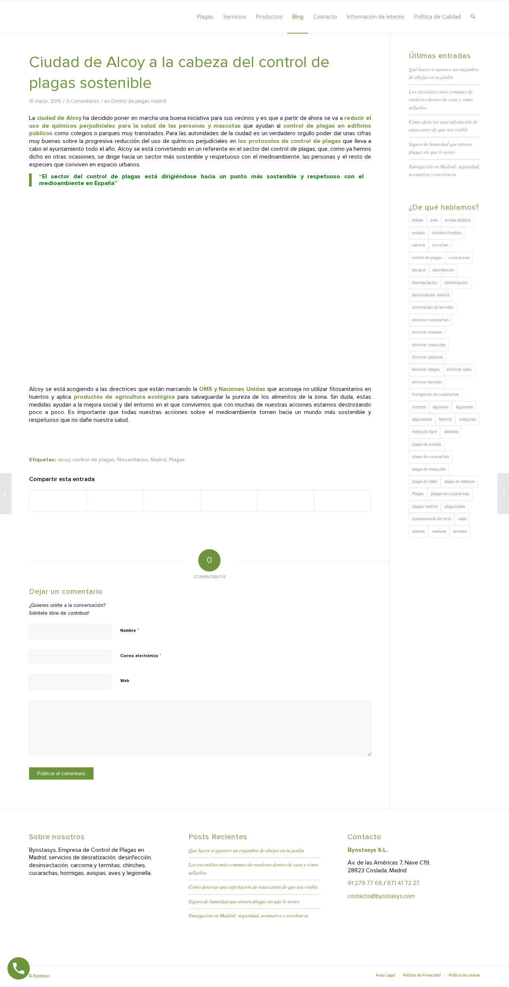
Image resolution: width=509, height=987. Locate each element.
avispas (418, 232)
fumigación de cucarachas (435, 394)
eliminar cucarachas (430, 320)
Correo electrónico (140, 656)
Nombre (129, 630)
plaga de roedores (459, 481)
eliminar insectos (427, 332)
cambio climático (446, 232)
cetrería (418, 245)
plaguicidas (455, 506)
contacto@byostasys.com (381, 896)
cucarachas (459, 257)
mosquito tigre (424, 431)
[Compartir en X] (115, 500)
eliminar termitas (427, 382)
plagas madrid (424, 506)
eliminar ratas (459, 369)
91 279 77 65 (365, 883)
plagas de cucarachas (450, 493)
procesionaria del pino (431, 518)
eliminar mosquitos (428, 345)
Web (124, 680)
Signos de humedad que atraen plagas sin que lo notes (244, 901)
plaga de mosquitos (429, 469)
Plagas (177, 459)
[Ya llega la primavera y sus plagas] (6, 493)
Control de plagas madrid (138, 101)
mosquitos (467, 419)
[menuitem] (205, 16)
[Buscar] (473, 16)
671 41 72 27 (403, 883)
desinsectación (424, 282)
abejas (417, 220)
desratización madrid (430, 295)
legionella (464, 407)
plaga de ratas (424, 481)
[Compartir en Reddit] (285, 500)
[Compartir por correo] (342, 500)
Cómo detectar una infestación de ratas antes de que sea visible (253, 886)
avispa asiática (458, 220)
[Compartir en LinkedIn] (228, 500)
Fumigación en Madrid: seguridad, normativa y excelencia (248, 915)
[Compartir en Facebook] (57, 500)
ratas (462, 518)
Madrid (159, 459)
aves (434, 220)
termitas (460, 531)
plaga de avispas (426, 444)
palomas (451, 431)
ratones (418, 531)
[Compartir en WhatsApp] (171, 500)
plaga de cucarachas (430, 456)
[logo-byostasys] (95, 16)
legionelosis (422, 419)
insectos (419, 407)
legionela (441, 407)
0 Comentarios (82, 101)
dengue (419, 270)
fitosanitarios (132, 459)
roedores (439, 531)
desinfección (443, 270)
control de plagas (93, 459)
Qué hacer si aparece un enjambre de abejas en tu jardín (246, 850)
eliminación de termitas (432, 307)
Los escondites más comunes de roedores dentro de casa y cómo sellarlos (441, 99)
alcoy (64, 459)
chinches (440, 245)
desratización (456, 282)
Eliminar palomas (427, 357)
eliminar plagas (426, 369)
